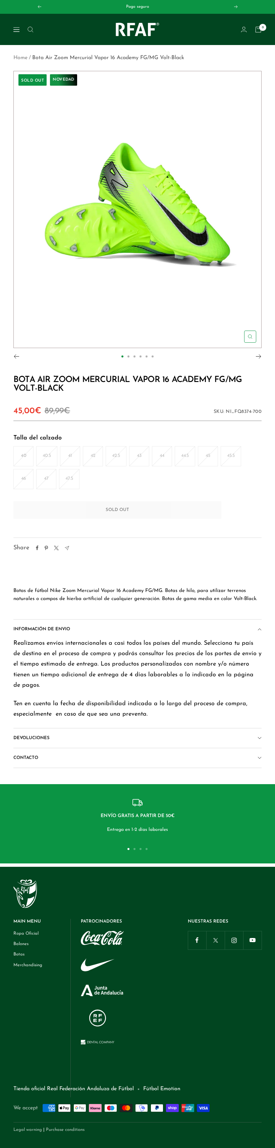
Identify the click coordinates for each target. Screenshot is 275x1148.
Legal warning (27, 1130)
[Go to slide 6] (153, 356)
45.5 (231, 455)
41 (70, 455)
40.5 (47, 455)
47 (46, 478)
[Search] (31, 30)
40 (23, 455)
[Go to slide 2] (128, 356)
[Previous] (16, 356)
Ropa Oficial (26, 933)
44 (162, 455)
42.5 (116, 455)
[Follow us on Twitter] (215, 940)
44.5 (185, 455)
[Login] (244, 29)
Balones (21, 944)
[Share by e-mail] (67, 548)
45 (208, 455)
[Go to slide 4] (141, 356)
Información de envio (41, 629)
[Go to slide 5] (147, 356)
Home (20, 57)
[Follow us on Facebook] (197, 940)
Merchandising (27, 965)
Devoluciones (31, 738)
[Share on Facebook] (37, 548)
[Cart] (258, 30)
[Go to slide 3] (134, 356)
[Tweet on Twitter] (56, 548)
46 (23, 478)
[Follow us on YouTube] (252, 940)
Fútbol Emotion (161, 1089)
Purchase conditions (65, 1130)
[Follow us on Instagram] (234, 940)
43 (139, 455)
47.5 (69, 478)
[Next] (259, 356)
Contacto (25, 758)
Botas (18, 954)
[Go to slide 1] (122, 356)
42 (93, 455)
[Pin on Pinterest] (46, 548)
